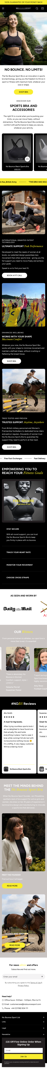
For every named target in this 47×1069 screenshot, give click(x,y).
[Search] (37, 8)
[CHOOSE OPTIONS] (27, 159)
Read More (12, 884)
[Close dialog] (42, 1040)
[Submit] (42, 974)
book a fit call (14, 275)
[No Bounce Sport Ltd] (23, 8)
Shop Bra (23, 92)
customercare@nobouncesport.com (25, 1002)
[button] (42, 8)
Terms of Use (35, 981)
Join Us (23, 1056)
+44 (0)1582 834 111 (19, 1006)
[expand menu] (3, 8)
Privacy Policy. (23, 984)
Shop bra (11, 361)
